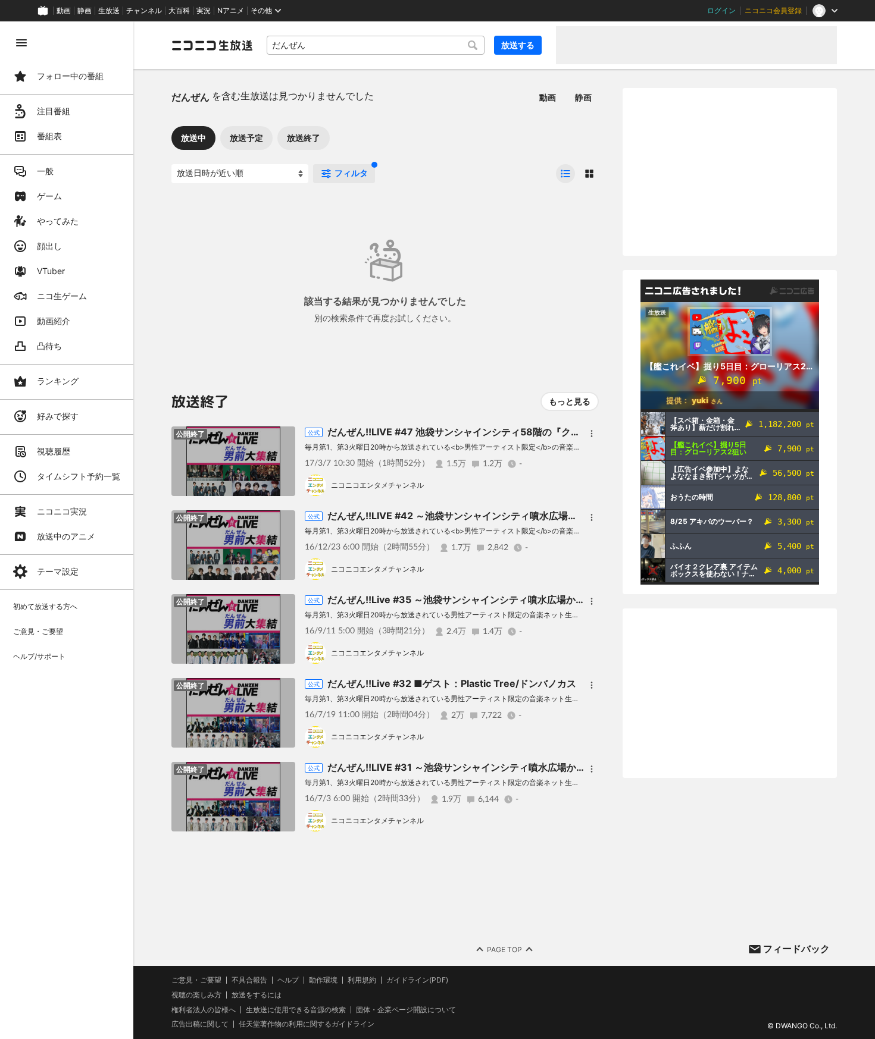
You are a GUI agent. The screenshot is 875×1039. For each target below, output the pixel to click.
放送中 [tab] (193, 138)
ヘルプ (288, 980)
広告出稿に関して (200, 1023)
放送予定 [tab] (246, 138)
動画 (64, 10)
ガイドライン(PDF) (417, 980)
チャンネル (144, 10)
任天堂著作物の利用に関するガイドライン (306, 1024)
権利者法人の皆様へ (203, 1009)
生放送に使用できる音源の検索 (296, 1009)
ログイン (721, 10)
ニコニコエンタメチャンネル (377, 485)
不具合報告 (249, 980)
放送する (518, 45)
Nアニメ (230, 10)
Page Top (504, 949)
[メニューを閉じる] (21, 43)
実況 (203, 10)
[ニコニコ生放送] (211, 45)
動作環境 (323, 980)
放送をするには (257, 995)
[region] (66, 530)
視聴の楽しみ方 (196, 994)
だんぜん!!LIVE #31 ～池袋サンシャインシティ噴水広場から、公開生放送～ (489, 767)
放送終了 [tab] (303, 138)
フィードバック (796, 949)
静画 (84, 10)
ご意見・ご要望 (196, 979)
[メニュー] (592, 433)
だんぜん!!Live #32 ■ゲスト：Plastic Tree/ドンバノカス (451, 683)
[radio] (565, 173)
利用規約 (362, 980)
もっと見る (569, 401)
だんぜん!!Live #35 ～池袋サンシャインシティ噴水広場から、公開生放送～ (489, 599)
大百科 (179, 10)
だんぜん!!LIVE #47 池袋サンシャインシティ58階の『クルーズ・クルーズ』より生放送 (515, 432)
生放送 (109, 10)
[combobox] (376, 45)
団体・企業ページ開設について (406, 1009)
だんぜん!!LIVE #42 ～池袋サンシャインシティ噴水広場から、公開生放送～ (490, 516)
